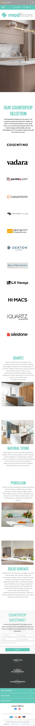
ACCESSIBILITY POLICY (25, 724)
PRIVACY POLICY (15, 724)
